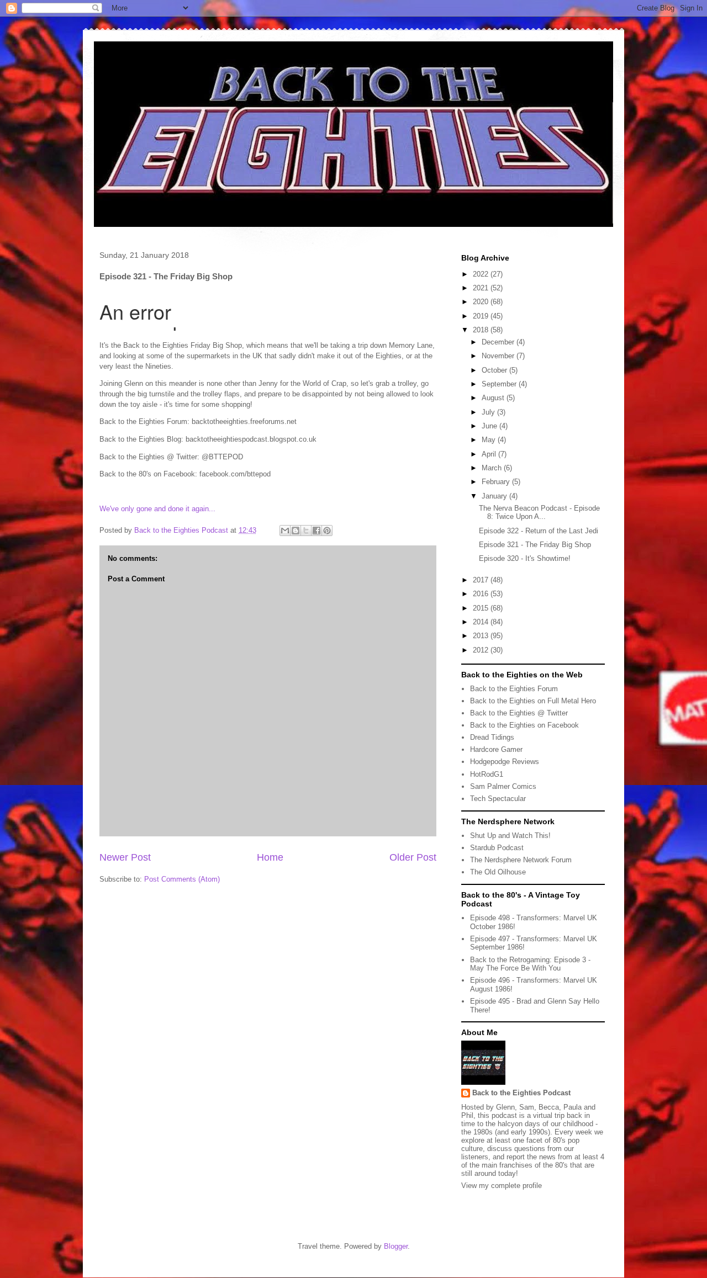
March (493, 468)
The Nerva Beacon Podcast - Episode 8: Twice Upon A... (539, 512)
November (499, 356)
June (490, 426)
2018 (481, 330)
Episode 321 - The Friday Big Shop (535, 544)
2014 (481, 622)
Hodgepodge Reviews (504, 761)
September (500, 384)
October (495, 370)
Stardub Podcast (497, 848)
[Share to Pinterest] (327, 530)
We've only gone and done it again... (157, 509)
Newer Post (125, 857)
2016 (481, 594)
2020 (481, 302)
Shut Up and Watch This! (510, 835)
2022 (481, 274)
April (490, 454)
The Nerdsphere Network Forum (521, 860)
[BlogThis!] (295, 530)
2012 (481, 650)
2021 (481, 288)
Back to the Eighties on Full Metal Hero (533, 701)
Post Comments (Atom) (182, 879)
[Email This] (285, 530)
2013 (481, 636)
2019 (481, 316)
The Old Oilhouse (498, 872)
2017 (481, 580)
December (499, 342)
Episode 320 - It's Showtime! (525, 558)
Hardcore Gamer (496, 749)
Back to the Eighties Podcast (521, 1093)
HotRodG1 (486, 774)
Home (270, 857)
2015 (481, 608)
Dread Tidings (492, 737)
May (490, 440)
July (489, 412)
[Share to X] (306, 530)
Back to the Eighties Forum (514, 689)
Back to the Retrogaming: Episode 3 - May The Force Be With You (530, 964)
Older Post (412, 857)
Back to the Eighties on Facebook (524, 725)
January (495, 496)
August (494, 398)
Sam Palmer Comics (503, 786)
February (497, 482)
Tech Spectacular (498, 798)
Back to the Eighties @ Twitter (519, 713)
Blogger (396, 1246)
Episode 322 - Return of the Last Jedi (538, 531)
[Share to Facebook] (316, 530)
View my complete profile (501, 1185)
